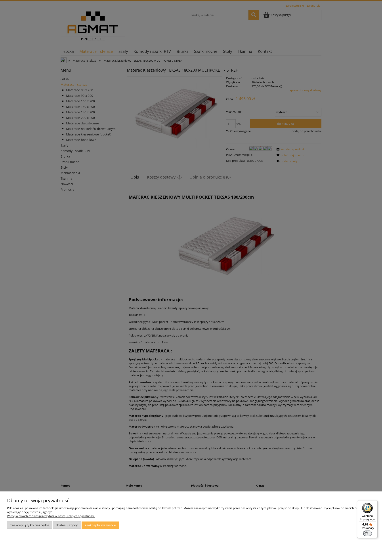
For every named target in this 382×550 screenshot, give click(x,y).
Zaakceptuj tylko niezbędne (29, 525)
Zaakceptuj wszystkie (100, 525)
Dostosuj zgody (67, 525)
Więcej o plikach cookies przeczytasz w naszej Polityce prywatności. (51, 516)
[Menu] (375, 503)
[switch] (367, 533)
